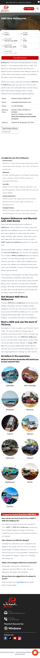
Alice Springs (30, 385)
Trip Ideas (20, 582)
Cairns (10, 434)
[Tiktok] (10, 638)
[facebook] (5, 638)
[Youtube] (15, 638)
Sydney (10, 506)
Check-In (30, 9)
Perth (30, 482)
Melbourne (10, 482)
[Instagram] (19, 638)
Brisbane (10, 410)
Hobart (30, 458)
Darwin (30, 434)
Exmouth (10, 458)
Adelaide (10, 385)
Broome (30, 410)
